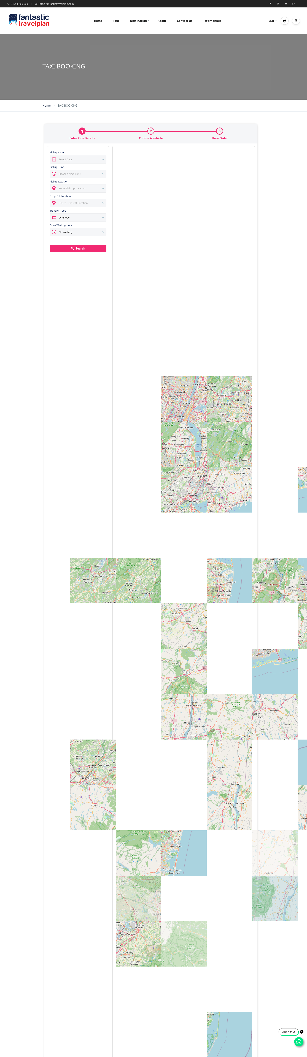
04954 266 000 (19, 3)
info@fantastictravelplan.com (56, 3)
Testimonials (212, 21)
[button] (285, 21)
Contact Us (184, 21)
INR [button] (271, 20)
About (162, 21)
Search (80, 248)
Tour (116, 21)
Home (98, 21)
